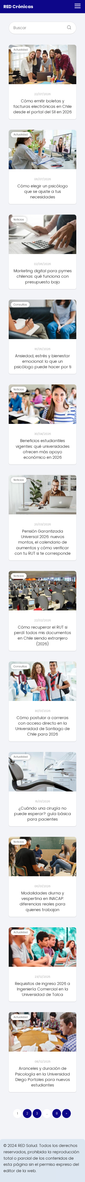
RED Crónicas (18, 7)
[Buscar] (67, 26)
